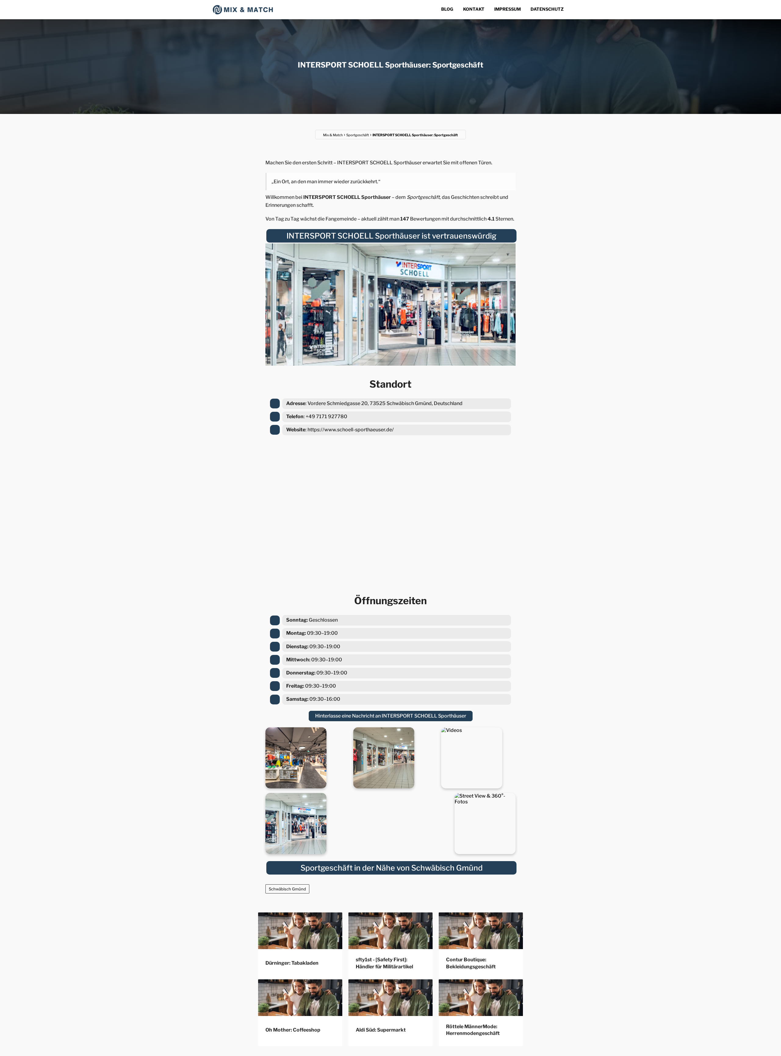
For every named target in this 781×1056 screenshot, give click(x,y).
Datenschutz (547, 9)
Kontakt (473, 9)
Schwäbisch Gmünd (287, 888)
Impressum (507, 9)
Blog (447, 9)
